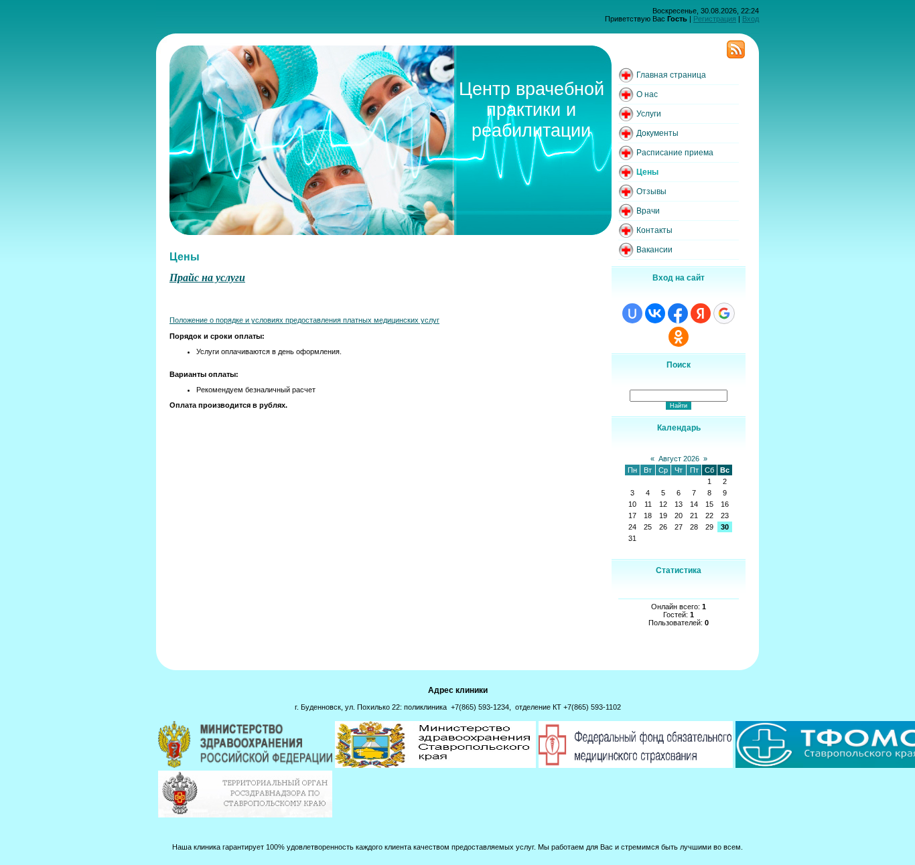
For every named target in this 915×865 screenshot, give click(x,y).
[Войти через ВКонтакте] (655, 313)
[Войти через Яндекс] (701, 313)
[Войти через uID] (632, 313)
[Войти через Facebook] (678, 313)
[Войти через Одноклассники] (678, 337)
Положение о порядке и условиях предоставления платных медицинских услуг (304, 320)
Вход (750, 19)
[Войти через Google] (724, 313)
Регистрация (714, 19)
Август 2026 (678, 459)
